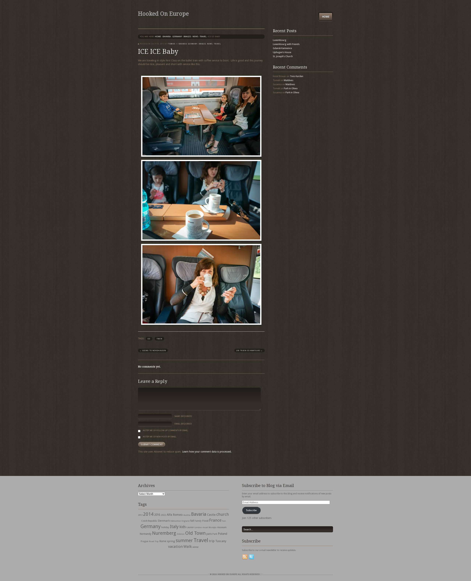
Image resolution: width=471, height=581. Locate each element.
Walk (187, 546)
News (195, 36)
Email (183, 424)
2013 (140, 515)
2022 (163, 515)
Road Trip (154, 541)
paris (209, 533)
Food (205, 520)
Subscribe (251, 510)
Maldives (288, 80)
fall (192, 520)
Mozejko (213, 527)
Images (187, 36)
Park (215, 534)
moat (205, 527)
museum (221, 527)
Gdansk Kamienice (282, 48)
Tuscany (220, 541)
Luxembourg (279, 40)
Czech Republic (149, 520)
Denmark (164, 520)
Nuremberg (164, 533)
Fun (224, 521)
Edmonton (176, 521)
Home (325, 16)
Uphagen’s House (282, 52)
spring (171, 541)
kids (182, 527)
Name (183, 416)
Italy (174, 526)
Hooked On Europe (163, 14)
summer (184, 540)
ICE (149, 339)
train (159, 339)
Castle (211, 514)
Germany (177, 36)
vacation (175, 546)
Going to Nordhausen (153, 351)
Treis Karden (296, 76)
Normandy (145, 533)
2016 (157, 514)
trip (212, 541)
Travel (201, 540)
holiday (165, 527)
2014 (148, 514)
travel (203, 36)
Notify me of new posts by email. (160, 437)
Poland (222, 533)
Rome (162, 541)
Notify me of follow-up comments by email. (165, 430)
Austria (186, 515)
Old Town (195, 533)
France (215, 520)
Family (198, 521)
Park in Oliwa (291, 88)
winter (195, 547)
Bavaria (167, 36)
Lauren (190, 527)
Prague (144, 541)
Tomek (171, 44)
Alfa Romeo (175, 514)
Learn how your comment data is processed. (207, 451)
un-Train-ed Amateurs (249, 351)
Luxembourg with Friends (286, 44)
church (222, 514)
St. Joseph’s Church (283, 56)
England (186, 521)
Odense (180, 534)
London (198, 527)
